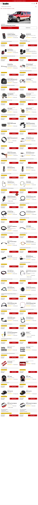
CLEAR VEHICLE (10, 27)
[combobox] (19, 6)
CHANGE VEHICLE (28, 27)
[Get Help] (34, 3)
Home (1, 8)
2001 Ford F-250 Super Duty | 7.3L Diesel (8, 8)
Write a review (10, 142)
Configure (14, 45)
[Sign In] (32, 3)
